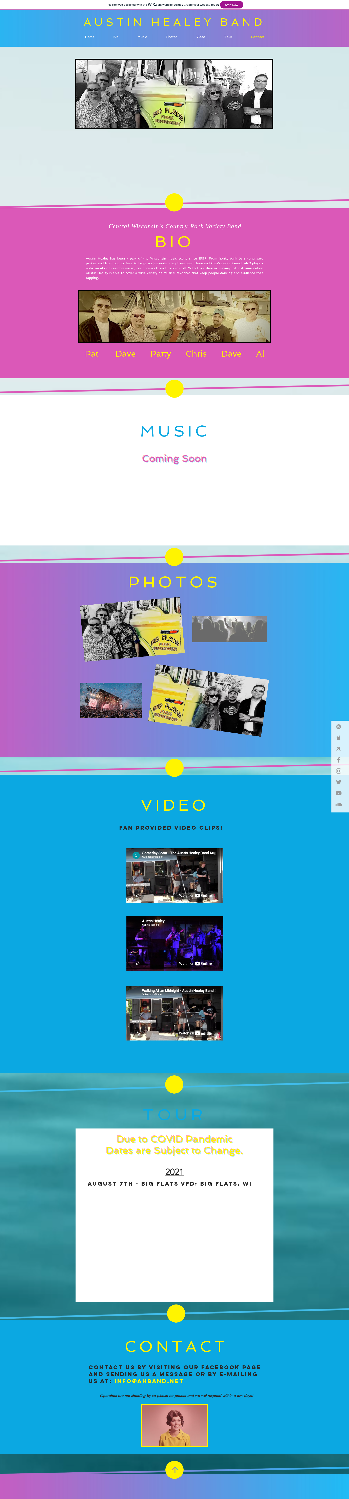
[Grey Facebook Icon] (338, 759)
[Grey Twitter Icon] (338, 782)
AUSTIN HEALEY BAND (174, 22)
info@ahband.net (149, 1381)
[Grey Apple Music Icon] (338, 737)
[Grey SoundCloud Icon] (338, 804)
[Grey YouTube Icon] (338, 793)
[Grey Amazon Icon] (338, 748)
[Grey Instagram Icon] (338, 771)
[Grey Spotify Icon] (338, 726)
